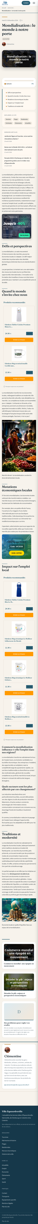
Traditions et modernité (15, 106)
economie (6, 39)
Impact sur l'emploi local (16, 103)
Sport (4, 1179)
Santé (4, 1182)
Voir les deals (24, 235)
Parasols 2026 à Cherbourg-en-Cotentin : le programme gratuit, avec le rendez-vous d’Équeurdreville (17, 160)
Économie (5, 1172)
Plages (16, 119)
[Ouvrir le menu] (34, 3)
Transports (5, 1196)
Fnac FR (29, 333)
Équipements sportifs (9, 1200)
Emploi (4, 1168)
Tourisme (8, 119)
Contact (25, 3)
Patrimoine (9, 123)
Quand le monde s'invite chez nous (19, 96)
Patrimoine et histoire (9, 1140)
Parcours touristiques (9, 1151)
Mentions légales (7, 1203)
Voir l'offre (16, 553)
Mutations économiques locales (18, 99)
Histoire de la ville (7, 1154)
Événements (18, 123)
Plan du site (6, 1207)
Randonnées (24, 119)
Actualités (28, 123)
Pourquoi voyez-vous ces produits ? (14, 386)
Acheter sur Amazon (19, 340)
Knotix (11, 1217)
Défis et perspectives (14, 93)
